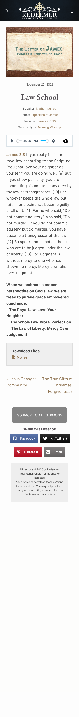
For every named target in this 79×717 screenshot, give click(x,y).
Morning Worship (49, 127)
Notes (22, 357)
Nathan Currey (46, 108)
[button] (39, 415)
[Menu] (72, 11)
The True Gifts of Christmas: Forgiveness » (57, 385)
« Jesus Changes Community (21, 382)
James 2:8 (15, 154)
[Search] (6, 11)
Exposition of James (44, 115)
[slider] (19, 141)
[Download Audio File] (66, 141)
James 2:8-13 (46, 121)
